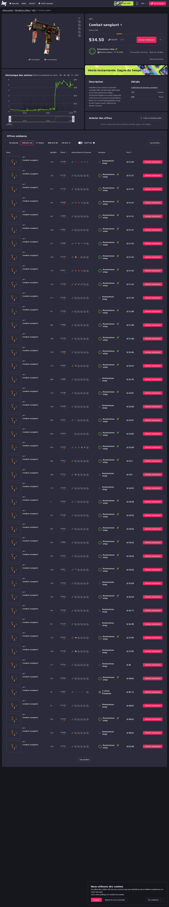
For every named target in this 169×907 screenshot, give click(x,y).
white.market (7, 10)
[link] (7, 10)
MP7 (34, 10)
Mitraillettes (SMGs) (22, 10)
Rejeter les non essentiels (115, 900)
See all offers (155, 143)
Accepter (96, 900)
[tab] (13, 143)
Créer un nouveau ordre (152, 118)
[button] (143, 3)
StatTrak (88, 143)
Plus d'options (153, 900)
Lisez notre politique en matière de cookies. (108, 895)
